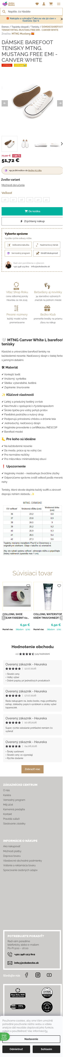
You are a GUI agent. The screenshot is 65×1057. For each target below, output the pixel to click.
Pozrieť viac (8, 629)
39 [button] (29, 199)
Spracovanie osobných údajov (20, 870)
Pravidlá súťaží (11, 818)
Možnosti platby (12, 851)
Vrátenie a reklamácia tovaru (19, 865)
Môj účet (8, 804)
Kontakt (7, 814)
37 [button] (13, 199)
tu (46, 1031)
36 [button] (4, 199)
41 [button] (46, 199)
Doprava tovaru (12, 855)
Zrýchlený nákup (34, 221)
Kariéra (7, 795)
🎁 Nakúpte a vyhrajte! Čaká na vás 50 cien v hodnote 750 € (31, 19)
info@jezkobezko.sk (40, 266)
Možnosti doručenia (13, 185)
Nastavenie (31, 1039)
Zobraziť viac (32, 769)
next (61, 617)
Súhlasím (46, 1049)
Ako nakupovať (11, 846)
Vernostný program (14, 799)
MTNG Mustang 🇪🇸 (23, 33)
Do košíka (34, 211)
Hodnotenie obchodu (33, 646)
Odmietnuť (16, 1049)
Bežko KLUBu (35, 170)
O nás (6, 790)
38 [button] (21, 199)
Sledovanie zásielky (14, 823)
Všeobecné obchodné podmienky (22, 860)
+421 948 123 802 (21, 266)
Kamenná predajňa (14, 809)
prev (3, 617)
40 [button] (38, 199)
